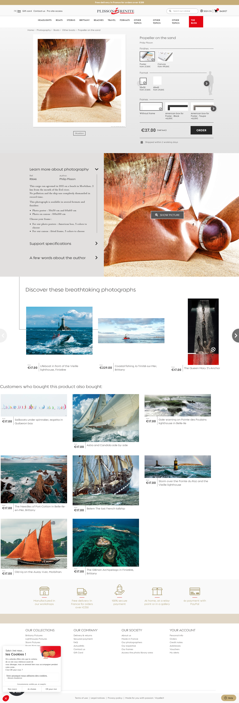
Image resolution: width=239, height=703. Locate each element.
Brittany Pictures (34, 635)
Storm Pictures (32, 642)
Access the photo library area (137, 652)
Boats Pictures (32, 645)
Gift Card (78, 652)
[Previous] (139, 83)
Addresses (175, 645)
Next (213, 108)
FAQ (76, 642)
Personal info (176, 635)
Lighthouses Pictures (36, 639)
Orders (173, 639)
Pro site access (55, 11)
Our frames (127, 649)
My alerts (174, 652)
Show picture (169, 215)
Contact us (79, 649)
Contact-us (39, 11)
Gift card (27, 11)
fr (15, 11)
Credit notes (176, 642)
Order (201, 130)
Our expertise (129, 645)
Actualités (79, 645)
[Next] (206, 83)
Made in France (130, 639)
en (19, 11)
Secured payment (83, 639)
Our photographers (132, 642)
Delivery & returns (83, 635)
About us (126, 635)
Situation (79, 133)
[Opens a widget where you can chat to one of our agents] (228, 698)
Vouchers (175, 649)
